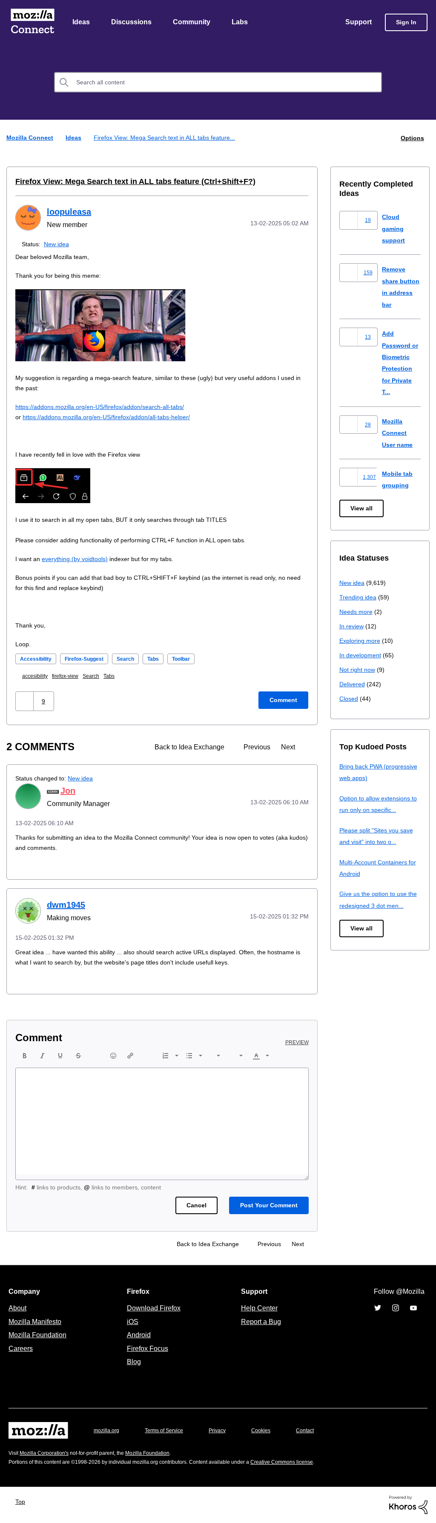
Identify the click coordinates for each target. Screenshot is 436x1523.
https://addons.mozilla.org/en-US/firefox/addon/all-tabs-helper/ (115, 417)
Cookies (270, 1431)
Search (137, 659)
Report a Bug (260, 1322)
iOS (130, 1322)
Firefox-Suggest (91, 659)
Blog (132, 1362)
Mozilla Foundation (39, 1335)
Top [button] (22, 1502)
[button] (24, 701)
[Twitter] (378, 1308)
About (18, 1308)
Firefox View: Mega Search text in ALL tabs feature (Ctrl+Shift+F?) (123, 182)
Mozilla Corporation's (47, 1453)
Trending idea (359, 597)
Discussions (132, 22)
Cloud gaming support (394, 228)
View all (362, 508)
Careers (20, 1349)
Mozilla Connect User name (398, 433)
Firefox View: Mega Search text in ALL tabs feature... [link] (169, 138)
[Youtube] (413, 1308)
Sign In (406, 22)
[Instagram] (395, 1308)
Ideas (81, 22)
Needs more (356, 612)
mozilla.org (108, 1431)
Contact (317, 1431)
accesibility (36, 676)
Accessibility (38, 659)
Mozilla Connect (32, 23)
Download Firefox (153, 1308)
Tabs (166, 659)
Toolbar (197, 659)
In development (361, 655)
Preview (298, 1042)
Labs (242, 22)
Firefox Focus (147, 1349)
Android (137, 1335)
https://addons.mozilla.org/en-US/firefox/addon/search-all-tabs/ (107, 407)
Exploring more (360, 641)
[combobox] (218, 83)
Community (193, 22)
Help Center (257, 1308)
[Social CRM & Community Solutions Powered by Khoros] (408, 1504)
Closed (349, 698)
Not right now (359, 670)
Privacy (225, 1431)
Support (358, 22)
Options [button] (411, 138)
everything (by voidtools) (79, 559)
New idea (58, 244)
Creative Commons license (307, 1462)
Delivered (353, 684)
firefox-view (70, 676)
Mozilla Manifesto (37, 1322)
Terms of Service (168, 1431)
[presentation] (24, 1056)
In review (352, 626)
